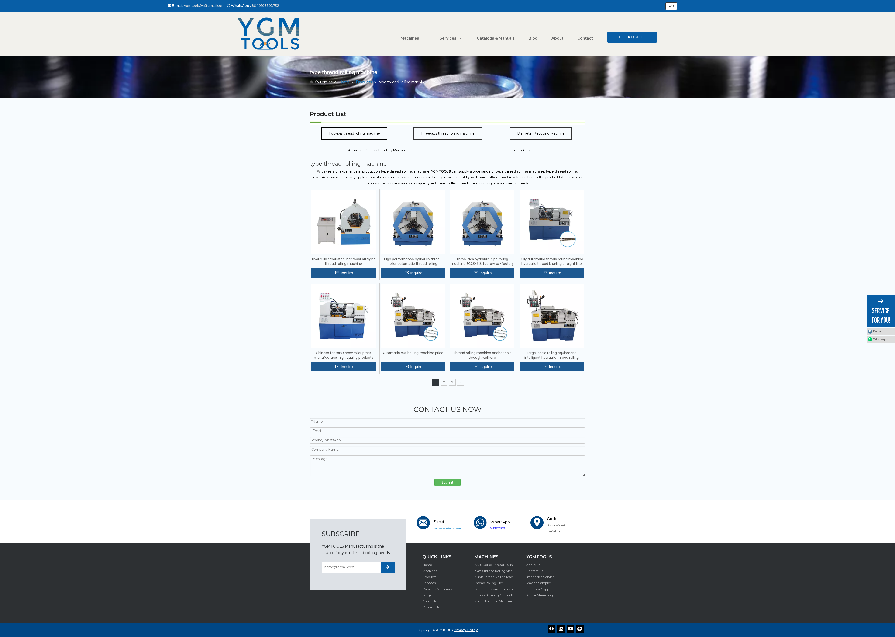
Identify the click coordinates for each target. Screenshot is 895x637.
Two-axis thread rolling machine (354, 133)
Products (429, 577)
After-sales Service (540, 577)
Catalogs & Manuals (437, 589)
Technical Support (540, 589)
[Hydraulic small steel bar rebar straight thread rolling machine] (343, 222)
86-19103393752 (265, 5)
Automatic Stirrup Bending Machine (377, 150)
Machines (430, 571)
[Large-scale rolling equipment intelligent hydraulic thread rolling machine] (552, 315)
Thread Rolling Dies (488, 583)
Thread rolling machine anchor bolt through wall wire (482, 355)
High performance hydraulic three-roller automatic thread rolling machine (412, 261)
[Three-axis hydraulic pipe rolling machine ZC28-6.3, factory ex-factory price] (482, 222)
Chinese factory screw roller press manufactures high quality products (343, 355)
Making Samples (538, 583)
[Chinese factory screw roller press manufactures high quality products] (343, 315)
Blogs (427, 595)
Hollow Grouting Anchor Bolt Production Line (508, 595)
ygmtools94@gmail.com (203, 5)
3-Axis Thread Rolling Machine (496, 577)
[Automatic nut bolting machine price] (413, 315)
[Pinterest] (580, 629)
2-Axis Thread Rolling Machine (496, 571)
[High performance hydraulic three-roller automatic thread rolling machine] (413, 222)
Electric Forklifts (517, 150)
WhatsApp (880, 339)
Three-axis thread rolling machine (448, 133)
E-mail (877, 331)
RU (671, 6)
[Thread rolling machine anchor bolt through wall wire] (482, 315)
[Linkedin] (561, 629)
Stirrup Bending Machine (493, 601)
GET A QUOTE (632, 37)
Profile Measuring (539, 595)
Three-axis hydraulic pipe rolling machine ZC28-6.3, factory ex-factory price (482, 261)
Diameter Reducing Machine (541, 133)
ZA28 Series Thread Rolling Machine (501, 565)
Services (429, 583)
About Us (429, 601)
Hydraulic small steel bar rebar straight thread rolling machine (343, 261)
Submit (447, 482)
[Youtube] (570, 629)
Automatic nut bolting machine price (412, 353)
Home (427, 565)
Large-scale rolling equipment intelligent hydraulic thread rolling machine (551, 355)
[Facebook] (551, 629)
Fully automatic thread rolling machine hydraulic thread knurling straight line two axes (551, 261)
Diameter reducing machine (495, 589)
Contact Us (431, 607)
